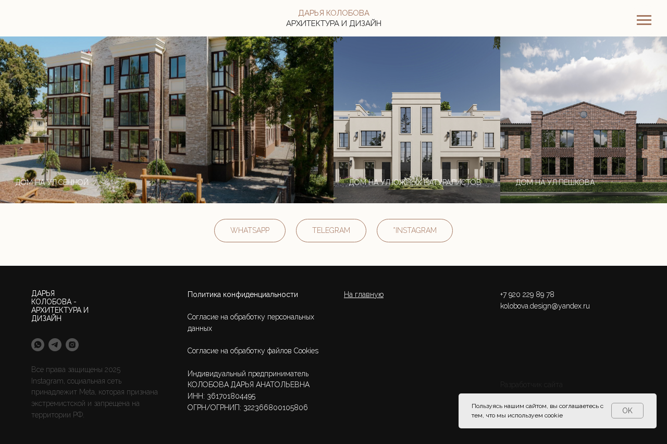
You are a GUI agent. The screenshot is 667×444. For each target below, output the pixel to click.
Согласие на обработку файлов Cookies (253, 351)
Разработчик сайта (531, 384)
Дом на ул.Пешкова (555, 182)
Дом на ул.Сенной (52, 182)
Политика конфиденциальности (243, 294)
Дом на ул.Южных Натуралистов (415, 182)
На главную (364, 294)
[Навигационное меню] (644, 20)
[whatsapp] (37, 344)
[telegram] (54, 344)
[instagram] (72, 344)
